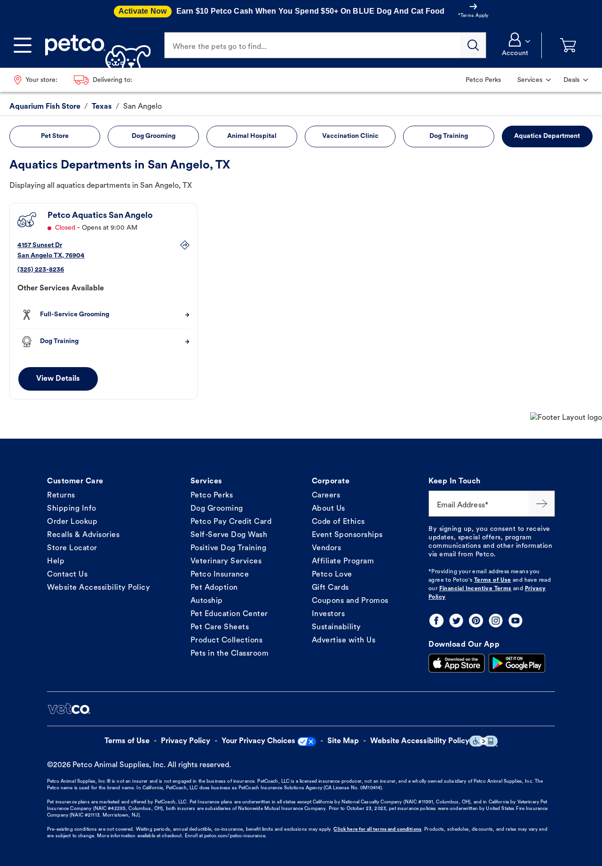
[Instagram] (496, 620)
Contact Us (67, 574)
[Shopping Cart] (568, 45)
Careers (326, 495)
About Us (328, 509)
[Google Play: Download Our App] (517, 663)
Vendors (326, 548)
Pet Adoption (214, 588)
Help (55, 561)
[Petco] (94, 45)
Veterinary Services (226, 561)
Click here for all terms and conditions (377, 829)
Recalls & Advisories (83, 535)
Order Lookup (72, 522)
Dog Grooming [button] (153, 136)
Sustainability (336, 627)
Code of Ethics (338, 522)
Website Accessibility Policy (98, 588)
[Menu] (23, 45)
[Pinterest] (476, 620)
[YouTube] (515, 620)
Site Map (343, 741)
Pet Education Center (229, 614)
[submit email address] (542, 503)
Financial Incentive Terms (475, 589)
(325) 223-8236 (40, 269)
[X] (456, 620)
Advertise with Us (344, 640)
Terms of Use (492, 580)
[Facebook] (436, 620)
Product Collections (226, 640)
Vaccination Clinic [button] (350, 136)
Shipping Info (71, 509)
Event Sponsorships (347, 535)
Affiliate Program (343, 561)
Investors (328, 614)
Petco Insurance (219, 574)
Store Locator (72, 548)
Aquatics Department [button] (547, 136)
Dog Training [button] (448, 136)
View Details (58, 379)
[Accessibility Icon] (483, 741)
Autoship (206, 601)
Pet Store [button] (55, 136)
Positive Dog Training (228, 548)
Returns (61, 495)
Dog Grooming (216, 509)
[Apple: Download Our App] (456, 663)
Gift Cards (330, 588)
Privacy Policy (185, 741)
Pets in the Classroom (229, 654)
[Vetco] (68, 709)
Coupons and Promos (350, 601)
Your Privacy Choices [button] (258, 741)
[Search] (473, 45)
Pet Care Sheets (219, 627)
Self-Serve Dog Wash (229, 535)
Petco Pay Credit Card (231, 522)
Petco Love (332, 574)
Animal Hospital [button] (252, 136)
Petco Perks (211, 495)
